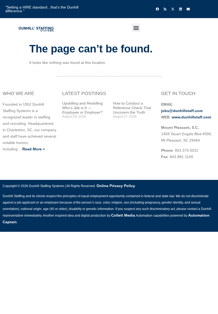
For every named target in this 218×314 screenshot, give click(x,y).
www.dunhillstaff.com (191, 117)
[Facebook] (157, 9)
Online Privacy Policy (116, 186)
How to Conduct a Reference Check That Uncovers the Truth (132, 107)
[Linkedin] (180, 9)
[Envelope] (188, 9)
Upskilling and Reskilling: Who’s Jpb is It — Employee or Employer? (83, 107)
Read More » (33, 149)
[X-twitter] (173, 9)
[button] (136, 27)
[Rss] (165, 9)
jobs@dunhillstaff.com (182, 111)
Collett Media (123, 215)
